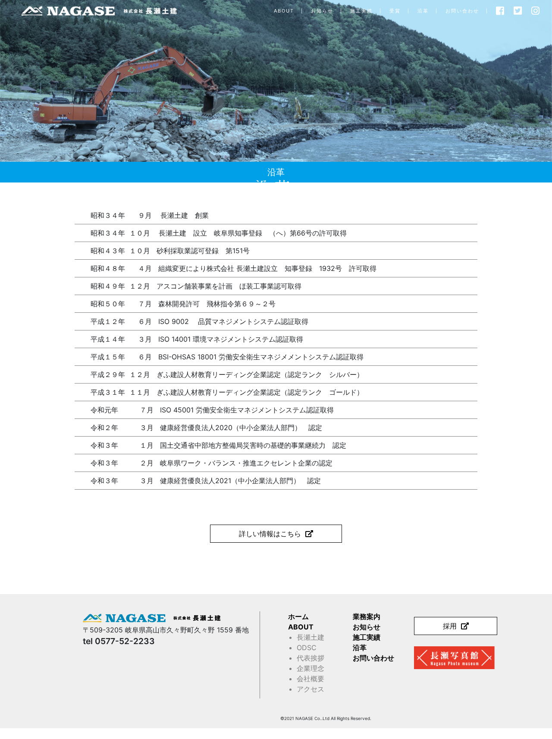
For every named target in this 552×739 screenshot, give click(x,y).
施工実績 (361, 11)
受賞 (395, 11)
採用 (450, 626)
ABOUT (284, 11)
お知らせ (322, 11)
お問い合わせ (462, 11)
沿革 (423, 11)
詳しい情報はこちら (270, 533)
